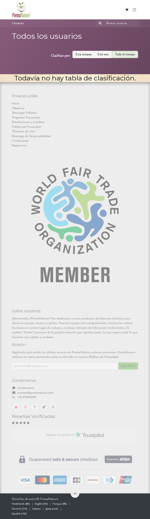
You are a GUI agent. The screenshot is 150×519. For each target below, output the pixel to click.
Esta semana (83, 54)
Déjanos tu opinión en (60, 435)
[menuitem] (21, 503)
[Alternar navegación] (134, 10)
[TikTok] (44, 407)
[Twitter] (53, 407)
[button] (75, 493)
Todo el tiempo (125, 54)
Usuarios (18, 23)
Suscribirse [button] (128, 366)
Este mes (103, 54)
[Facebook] (34, 407)
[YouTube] (16, 407)
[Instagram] (25, 407)
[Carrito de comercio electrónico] (127, 10)
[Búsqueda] (99, 23)
